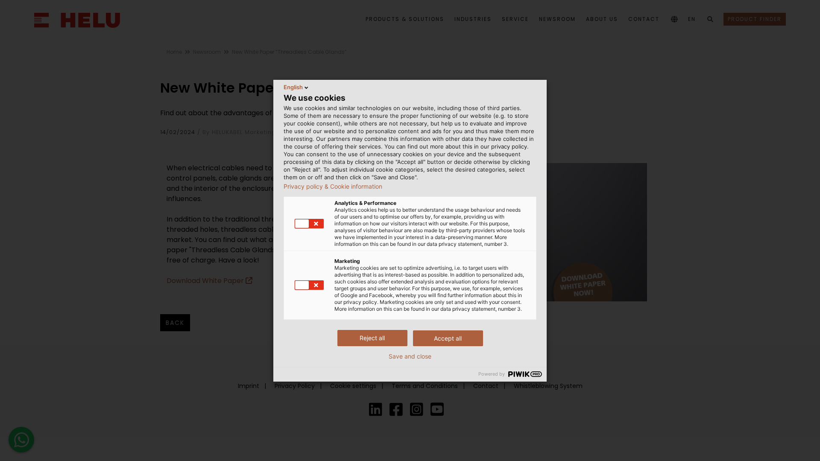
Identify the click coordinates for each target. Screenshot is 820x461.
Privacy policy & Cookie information (333, 186)
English (293, 87)
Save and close (410, 356)
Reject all (372, 337)
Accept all (448, 338)
